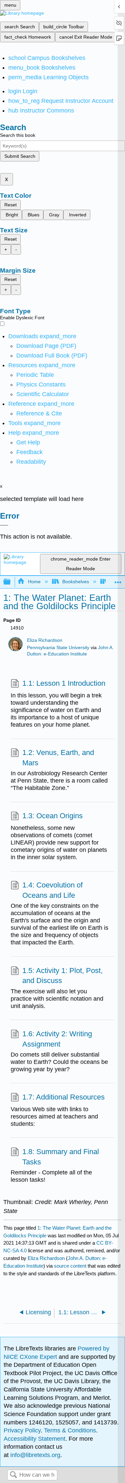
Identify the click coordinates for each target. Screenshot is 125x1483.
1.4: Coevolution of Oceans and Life (52, 890)
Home (34, 581)
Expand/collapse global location (118, 580)
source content (70, 1266)
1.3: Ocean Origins (52, 816)
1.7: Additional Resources (63, 1097)
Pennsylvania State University (58, 647)
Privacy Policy (22, 1430)
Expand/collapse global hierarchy (11, 582)
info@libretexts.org (34, 1455)
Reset (10, 204)
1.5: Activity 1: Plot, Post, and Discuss (62, 975)
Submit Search (19, 156)
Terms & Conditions (70, 1430)
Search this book (17, 135)
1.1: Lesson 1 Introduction (63, 683)
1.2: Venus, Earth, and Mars (58, 757)
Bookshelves (75, 581)
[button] (29, 452)
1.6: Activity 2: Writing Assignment (57, 1039)
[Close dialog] (4, 525)
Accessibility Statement (34, 1438)
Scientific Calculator (42, 394)
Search (13, 1475)
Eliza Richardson (44, 640)
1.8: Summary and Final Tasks (60, 1156)
